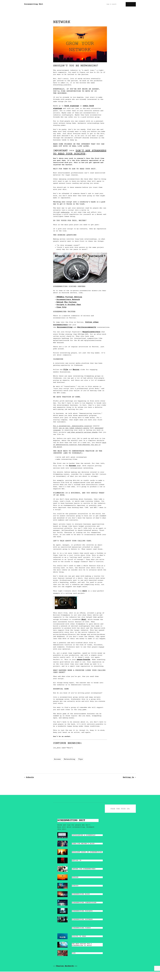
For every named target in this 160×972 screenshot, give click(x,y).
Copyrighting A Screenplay (83, 835)
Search (131, 4)
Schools (30, 777)
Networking (69, 759)
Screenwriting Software (82, 919)
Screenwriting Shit (33, 4)
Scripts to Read (79, 936)
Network (75, 877)
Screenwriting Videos (81, 928)
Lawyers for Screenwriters (83, 869)
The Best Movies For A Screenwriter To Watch (82, 944)
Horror (76, 370)
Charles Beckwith (65, 966)
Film (66, 370)
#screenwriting (64, 327)
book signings (71, 106)
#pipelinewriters (91, 332)
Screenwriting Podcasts (82, 911)
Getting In (128, 777)
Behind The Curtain (66, 302)
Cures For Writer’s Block (83, 843)
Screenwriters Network (68, 300)
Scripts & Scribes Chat (68, 305)
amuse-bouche (83, 660)
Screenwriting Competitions (84, 902)
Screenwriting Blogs (81, 894)
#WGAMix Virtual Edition (69, 297)
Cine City (61, 307)
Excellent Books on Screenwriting (87, 852)
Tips (80, 759)
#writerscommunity (86, 327)
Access (72, 466)
